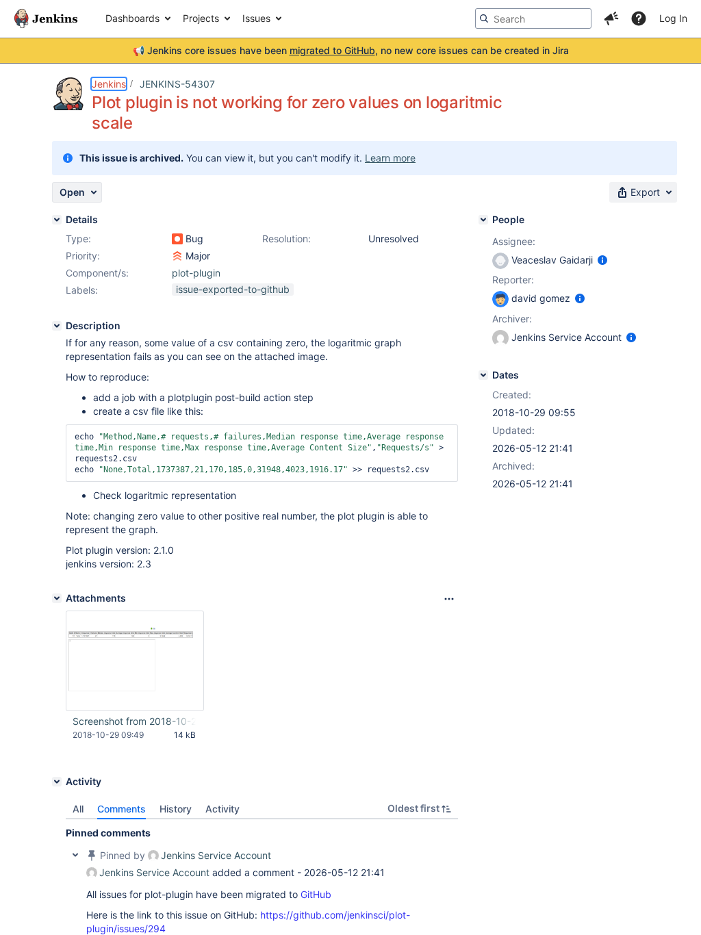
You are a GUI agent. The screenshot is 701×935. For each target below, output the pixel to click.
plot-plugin (196, 273)
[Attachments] (57, 598)
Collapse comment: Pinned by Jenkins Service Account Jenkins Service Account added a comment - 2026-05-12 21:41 (75, 854)
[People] (483, 220)
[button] (611, 18)
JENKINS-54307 (177, 84)
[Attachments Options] (449, 599)
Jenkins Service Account (216, 855)
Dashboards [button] (132, 18)
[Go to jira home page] (46, 18)
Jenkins (109, 84)
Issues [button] (256, 18)
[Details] (57, 220)
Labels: (82, 290)
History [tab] (176, 809)
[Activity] (57, 781)
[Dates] (483, 375)
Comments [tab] (121, 809)
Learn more (390, 158)
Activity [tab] (222, 809)
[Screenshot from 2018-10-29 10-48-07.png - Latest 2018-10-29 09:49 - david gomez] (134, 660)
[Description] (57, 326)
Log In (673, 18)
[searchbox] (533, 18)
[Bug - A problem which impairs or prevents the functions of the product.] (177, 238)
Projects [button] (201, 18)
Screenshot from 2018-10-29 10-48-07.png (134, 721)
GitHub (316, 894)
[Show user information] (602, 260)
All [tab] (78, 809)
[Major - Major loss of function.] (177, 256)
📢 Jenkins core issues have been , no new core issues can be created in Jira (351, 50)
